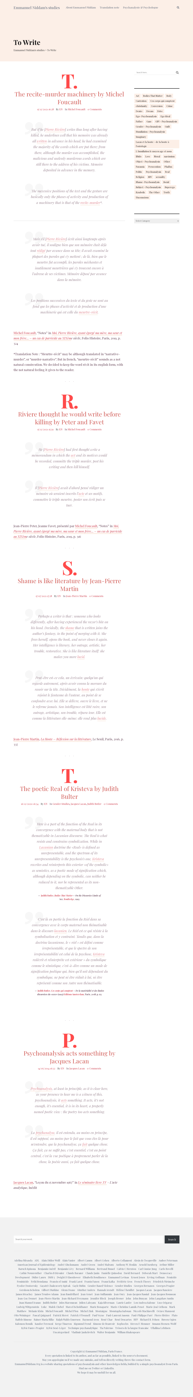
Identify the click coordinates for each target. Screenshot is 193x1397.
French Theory (142, 1281)
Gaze (149, 121)
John (128, 1298)
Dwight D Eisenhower (69, 1277)
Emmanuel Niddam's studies (37, 7)
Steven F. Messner (140, 1323)
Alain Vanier (68, 1260)
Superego (170, 187)
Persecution (154, 166)
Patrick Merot (60, 1315)
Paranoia (140, 166)
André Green (88, 1264)
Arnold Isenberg (148, 1264)
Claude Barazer (74, 1273)
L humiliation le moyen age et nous (154, 151)
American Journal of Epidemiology (36, 1264)
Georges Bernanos (144, 1285)
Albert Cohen (101, 1260)
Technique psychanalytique (83, 1328)
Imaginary (141, 136)
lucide (101, 718)
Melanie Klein (35, 1311)
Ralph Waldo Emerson (68, 1319)
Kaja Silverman (106, 1302)
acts (64, 1100)
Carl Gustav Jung (147, 1268)
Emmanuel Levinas (118, 1277)
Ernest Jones (138, 1277)
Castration (141, 100)
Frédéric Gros (124, 1281)
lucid (80, 656)
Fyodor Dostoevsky (27, 1285)
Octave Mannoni (166, 1311)
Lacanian (46, 847)
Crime (169, 106)
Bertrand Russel (106, 1268)
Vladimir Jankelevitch (83, 1332)
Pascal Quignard (42, 1315)
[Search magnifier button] (177, 72)
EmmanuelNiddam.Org (27, 1364)
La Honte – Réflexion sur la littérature (66, 739)
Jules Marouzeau (68, 1302)
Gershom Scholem (29, 1290)
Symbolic (140, 192)
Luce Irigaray (164, 1302)
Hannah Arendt (105, 1290)
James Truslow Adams (47, 1294)
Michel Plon (71, 1311)
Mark (172, 1306)
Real (167, 171)
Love (147, 156)
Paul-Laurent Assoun (117, 1315)
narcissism (169, 156)
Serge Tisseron (63, 1323)
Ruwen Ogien (168, 1319)
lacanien (60, 931)
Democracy (166, 1273)
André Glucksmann (68, 1264)
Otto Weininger (22, 1315)
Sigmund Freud (82, 1323)
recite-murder (90, 202)
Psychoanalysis (41, 1088)
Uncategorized (61, 1332)
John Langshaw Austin (161, 1298)
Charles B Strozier (54, 1273)
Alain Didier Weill (50, 1260)
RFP (136, 1319)
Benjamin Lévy (66, 1268)
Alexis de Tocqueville (145, 1260)
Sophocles (122, 1323)
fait (84, 1144)
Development (22, 1277)
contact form (143, 1359)
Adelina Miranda (23, 1260)
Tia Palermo (106, 1328)
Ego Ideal (165, 116)
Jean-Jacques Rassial (138, 1294)
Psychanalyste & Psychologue (140, 7)
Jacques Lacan (78, 803)
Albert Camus (84, 1260)
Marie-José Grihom (156, 1306)
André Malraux (105, 1264)
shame (69, 627)
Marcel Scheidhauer (77, 1306)
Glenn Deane (68, 1290)
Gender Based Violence (100, 1285)
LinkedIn (109, 1368)
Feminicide (23, 1281)
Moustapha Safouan (120, 1311)
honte (85, 689)
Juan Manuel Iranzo (30, 1302)
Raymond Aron (90, 1319)
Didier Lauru (39, 1277)
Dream (149, 111)
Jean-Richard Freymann (75, 1298)
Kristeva (98, 859)
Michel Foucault (76, 109)
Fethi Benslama (39, 1281)
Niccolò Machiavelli (144, 1311)
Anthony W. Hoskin (126, 1264)
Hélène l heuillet (125, 1290)
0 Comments (95, 109)
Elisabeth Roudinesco (94, 1277)
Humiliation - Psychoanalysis (150, 131)
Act (137, 95)
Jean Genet (87, 1294)
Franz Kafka (108, 1281)
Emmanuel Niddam (96, 1351)
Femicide (172, 1277)
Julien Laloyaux (87, 1302)
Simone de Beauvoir (104, 1323)
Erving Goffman (156, 1277)
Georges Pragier (165, 1285)
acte (81, 493)
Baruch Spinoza (27, 1268)
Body (169, 95)
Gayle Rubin (79, 1285)
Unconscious (142, 197)
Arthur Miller (166, 1264)
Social (166, 182)
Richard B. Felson (149, 1319)
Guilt (167, 126)
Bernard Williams (85, 1268)
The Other (154, 192)
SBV (150, 176)
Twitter (96, 1368)
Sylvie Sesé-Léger (56, 1328)
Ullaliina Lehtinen (160, 1328)
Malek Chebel (56, 1306)
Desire (139, 111)
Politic (139, 171)
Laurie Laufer (124, 1302)
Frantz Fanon (91, 1281)
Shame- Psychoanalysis (148, 182)
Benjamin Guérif (47, 1268)
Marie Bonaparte (99, 1306)
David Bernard (132, 1273)
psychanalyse (45, 1132)
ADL (37, 1260)
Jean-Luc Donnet (27, 1298)
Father (139, 121)
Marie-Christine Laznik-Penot (127, 1306)
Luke (44, 1306)
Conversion (157, 106)
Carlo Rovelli (166, 1268)
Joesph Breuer (116, 1298)
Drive (160, 111)
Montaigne (101, 1311)
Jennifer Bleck (98, 1298)
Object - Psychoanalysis (148, 161)
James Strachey (24, 1294)
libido (138, 156)
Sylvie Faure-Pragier (32, 1328)
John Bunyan (140, 1298)
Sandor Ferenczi (44, 1323)
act (73, 455)
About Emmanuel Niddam (81, 7)
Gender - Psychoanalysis (148, 126)
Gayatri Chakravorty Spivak (55, 1285)
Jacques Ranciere (163, 1290)
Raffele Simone (23, 1319)
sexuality (160, 176)
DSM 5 (51, 1277)
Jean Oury (119, 1294)
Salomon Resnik (24, 1323)
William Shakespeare (128, 1332)
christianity (141, 106)
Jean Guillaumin (103, 1294)
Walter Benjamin (106, 1332)
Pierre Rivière (55, 129)
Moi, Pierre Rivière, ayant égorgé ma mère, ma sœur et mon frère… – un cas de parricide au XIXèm (68, 335)
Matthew (21, 1311)
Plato (174, 1315)
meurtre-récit (88, 312)
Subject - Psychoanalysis (148, 187)
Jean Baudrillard (70, 1294)
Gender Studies (61, 803)
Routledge (69, 899)
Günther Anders (86, 1290)
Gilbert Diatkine (50, 1290)
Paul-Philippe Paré (141, 1315)
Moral (157, 156)
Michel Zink (86, 1311)
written (42, 141)
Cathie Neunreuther (31, 1273)
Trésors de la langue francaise (132, 1328)
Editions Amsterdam (74, 994)
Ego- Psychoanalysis (146, 116)
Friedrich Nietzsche (164, 1281)
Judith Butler (94, 803)
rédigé (41, 250)
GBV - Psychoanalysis (166, 121)
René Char (107, 1319)
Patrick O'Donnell (80, 1315)
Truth (167, 192)
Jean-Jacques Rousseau (163, 1294)
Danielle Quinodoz (111, 1273)
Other (167, 161)
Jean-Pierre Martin (76, 596)
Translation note (109, 7)
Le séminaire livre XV (92, 1182)
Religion (140, 176)
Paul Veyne (98, 1315)
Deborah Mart (150, 1273)
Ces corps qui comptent (62, 990)
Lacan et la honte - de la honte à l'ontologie (152, 144)
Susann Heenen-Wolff (164, 1323)
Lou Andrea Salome (144, 1302)
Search (172, 1239)
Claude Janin (92, 1273)
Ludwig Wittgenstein (27, 1306)
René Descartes (123, 1319)
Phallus (168, 166)
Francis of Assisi (58, 1281)
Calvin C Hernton (126, 1268)
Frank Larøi (75, 1281)
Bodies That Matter (63, 895)
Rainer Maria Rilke (44, 1319)
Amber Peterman (168, 1260)
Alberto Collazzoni (121, 1260)
